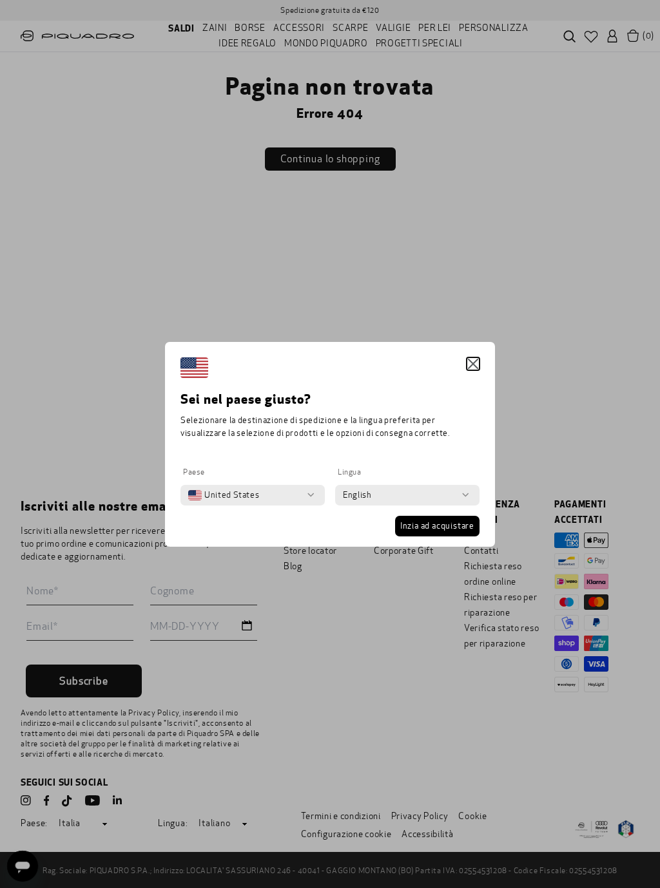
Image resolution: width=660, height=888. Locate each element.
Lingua (350, 472)
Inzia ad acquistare (437, 526)
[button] (473, 363)
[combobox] (223, 495)
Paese (194, 472)
